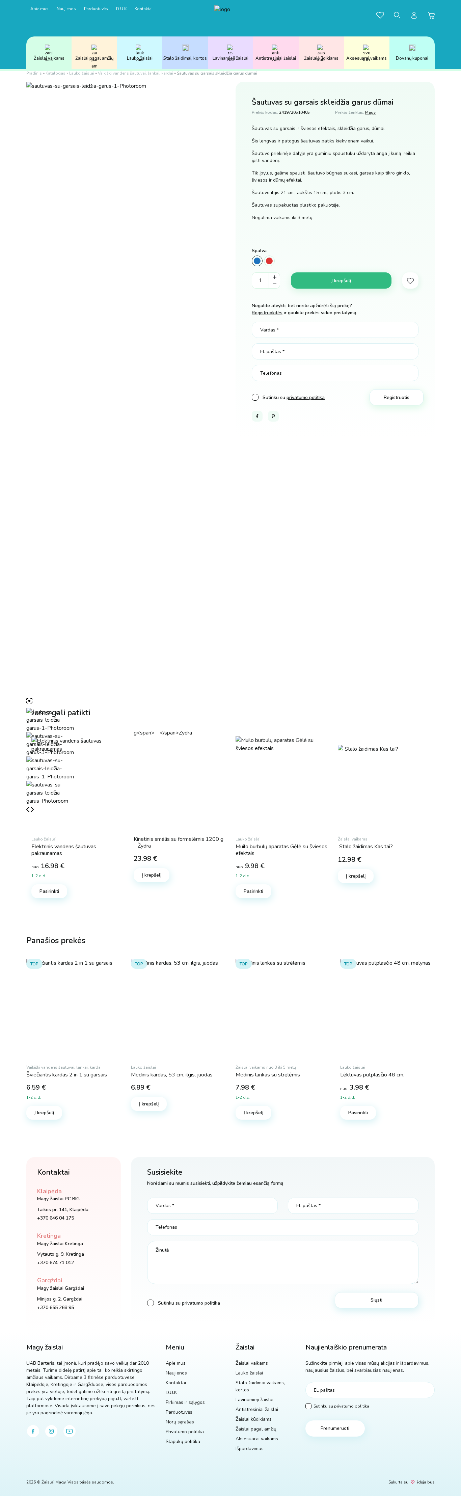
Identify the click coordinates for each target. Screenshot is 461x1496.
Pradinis (34, 73)
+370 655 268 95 (55, 1307)
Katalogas (55, 73)
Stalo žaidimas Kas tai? (365, 846)
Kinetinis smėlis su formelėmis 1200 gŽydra (178, 842)
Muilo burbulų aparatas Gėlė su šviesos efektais (281, 850)
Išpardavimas (250, 1448)
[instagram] (51, 1431)
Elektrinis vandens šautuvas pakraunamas (63, 850)
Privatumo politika (185, 1431)
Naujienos (66, 8)
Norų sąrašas (180, 1422)
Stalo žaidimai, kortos (185, 58)
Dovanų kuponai (412, 58)
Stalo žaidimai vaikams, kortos (260, 1386)
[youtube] (69, 1431)
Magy (370, 112)
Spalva (259, 250)
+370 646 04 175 (55, 1218)
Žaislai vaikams (49, 58)
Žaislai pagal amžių (94, 58)
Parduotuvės (96, 8)
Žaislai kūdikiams (321, 58)
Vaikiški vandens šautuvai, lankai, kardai (135, 73)
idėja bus (426, 1482)
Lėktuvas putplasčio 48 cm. (372, 1074)
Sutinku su (341, 1406)
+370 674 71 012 (55, 1262)
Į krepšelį (341, 280)
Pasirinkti (49, 891)
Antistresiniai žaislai (275, 58)
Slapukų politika (183, 1441)
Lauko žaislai (140, 58)
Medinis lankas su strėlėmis (268, 1074)
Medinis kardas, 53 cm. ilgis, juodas (172, 1074)
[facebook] (33, 1431)
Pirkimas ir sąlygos (185, 1402)
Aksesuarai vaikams (366, 58)
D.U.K (121, 8)
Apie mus (39, 8)
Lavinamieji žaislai (230, 58)
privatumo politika (306, 397)
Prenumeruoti (335, 1428)
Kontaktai (144, 8)
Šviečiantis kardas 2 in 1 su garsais (66, 1074)
